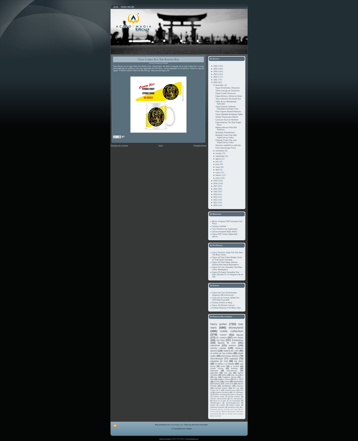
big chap (224, 409)
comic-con (229, 384)
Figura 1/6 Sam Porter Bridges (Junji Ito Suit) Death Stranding (227, 258)
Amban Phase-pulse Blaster (226, 117)
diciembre (219, 85)
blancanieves (232, 371)
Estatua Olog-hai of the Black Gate (226, 308)
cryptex (222, 405)
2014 (215, 194)
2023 (215, 74)
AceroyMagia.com (192, 439)
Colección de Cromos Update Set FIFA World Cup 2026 (225, 299)
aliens (224, 375)
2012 (215, 200)
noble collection (231, 331)
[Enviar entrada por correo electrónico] (123, 137)
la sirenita (235, 366)
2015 (215, 192)
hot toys (220, 340)
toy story (238, 361)
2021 (215, 80)
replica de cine (230, 351)
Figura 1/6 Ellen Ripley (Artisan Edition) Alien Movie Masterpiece (225, 263)
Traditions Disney (229, 377)
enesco (232, 345)
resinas (217, 382)
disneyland (236, 327)
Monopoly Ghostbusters (225, 132)
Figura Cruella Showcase (225, 93)
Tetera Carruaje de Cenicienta (227, 91)
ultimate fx (233, 411)
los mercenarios (236, 399)
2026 (215, 66)
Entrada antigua (200, 145)
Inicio (161, 145)
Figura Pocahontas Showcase (227, 88)
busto (223, 366)
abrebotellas (238, 382)
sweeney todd (233, 407)
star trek (228, 373)
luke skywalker (237, 375)
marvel (223, 335)
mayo (218, 167)
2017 (215, 186)
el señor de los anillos (221, 353)
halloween (214, 371)
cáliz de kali (226, 414)
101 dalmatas (238, 392)
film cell (236, 388)
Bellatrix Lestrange (220, 394)
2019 (215, 181)
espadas (233, 358)
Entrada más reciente (119, 145)
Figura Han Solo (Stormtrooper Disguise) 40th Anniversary (224, 294)
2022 (215, 77)
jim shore (238, 337)
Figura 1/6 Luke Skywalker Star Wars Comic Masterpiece (227, 268)
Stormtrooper (216, 358)
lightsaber (214, 373)
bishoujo (234, 368)
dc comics (221, 337)
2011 (215, 202)
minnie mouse (216, 368)
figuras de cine (227, 343)
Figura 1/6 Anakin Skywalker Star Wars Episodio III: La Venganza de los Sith (227, 274)
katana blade (234, 405)
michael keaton (221, 388)
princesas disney (229, 356)
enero (218, 178)
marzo (218, 173)
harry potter (218, 324)
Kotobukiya (237, 340)
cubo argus (234, 409)
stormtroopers (215, 403)
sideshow (215, 345)
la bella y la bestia (224, 364)
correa (226, 382)
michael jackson (238, 414)
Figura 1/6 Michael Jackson (223, 305)
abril (217, 170)
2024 (215, 71)
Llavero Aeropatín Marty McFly (224, 232)
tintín (225, 411)
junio (217, 164)
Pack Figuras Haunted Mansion (228, 111)
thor (215, 377)
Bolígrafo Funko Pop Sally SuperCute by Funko (226, 136)
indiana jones (230, 390)
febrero (218, 175)
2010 (215, 205)
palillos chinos (224, 379)
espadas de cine (219, 361)
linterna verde (218, 396)
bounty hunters (234, 396)
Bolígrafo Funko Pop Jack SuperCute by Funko (226, 141)
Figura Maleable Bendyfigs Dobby (229, 114)
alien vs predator (236, 394)
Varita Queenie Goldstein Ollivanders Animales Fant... (227, 108)
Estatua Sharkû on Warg (222, 303)
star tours (215, 416)
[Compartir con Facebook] (119, 137)
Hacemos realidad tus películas (228, 145)
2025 (215, 69)
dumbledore (226, 386)
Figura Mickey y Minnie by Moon (228, 96)
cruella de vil (215, 390)
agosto (218, 159)
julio (217, 162)
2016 (215, 189)
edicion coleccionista (218, 399)
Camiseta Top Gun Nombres (226, 120)
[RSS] (115, 425)
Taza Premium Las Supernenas (225, 229)
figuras (239, 335)
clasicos (239, 386)
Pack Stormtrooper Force (225, 148)
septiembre (220, 156)
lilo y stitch (238, 379)
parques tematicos (222, 392)
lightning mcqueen (217, 407)
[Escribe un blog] (114, 137)
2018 (215, 183)
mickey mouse (218, 348)
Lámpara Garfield (219, 226)
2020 (215, 82)
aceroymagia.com (233, 403)
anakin (212, 405)
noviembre (219, 151)
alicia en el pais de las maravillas (226, 401)
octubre (218, 153)
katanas (217, 384)
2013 (215, 197)
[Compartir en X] (117, 137)
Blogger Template (165, 439)
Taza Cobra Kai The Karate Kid (158, 59)
